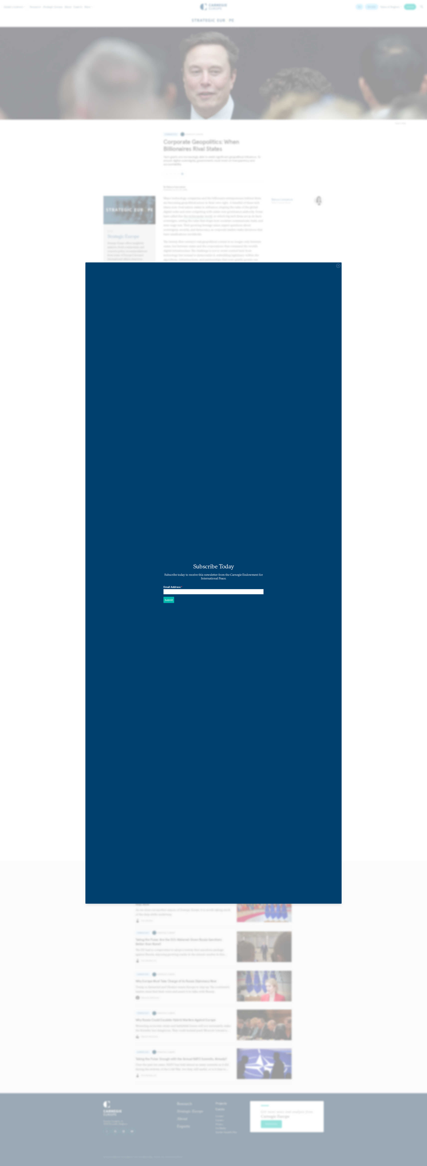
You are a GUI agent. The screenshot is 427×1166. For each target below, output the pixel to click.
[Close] (338, 266)
